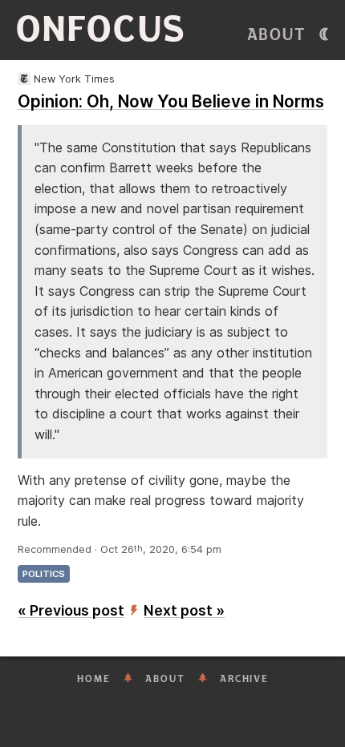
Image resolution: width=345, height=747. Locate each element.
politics (43, 573)
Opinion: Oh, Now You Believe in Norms (171, 101)
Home (94, 678)
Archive (244, 678)
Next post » (184, 610)
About (276, 34)
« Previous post (71, 610)
